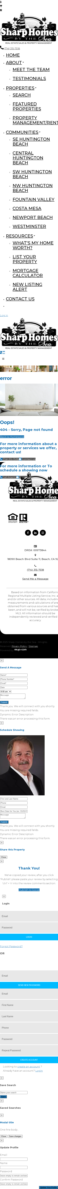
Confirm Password (11, 1179)
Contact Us (20, 298)
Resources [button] (19, 236)
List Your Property (25, 259)
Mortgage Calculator (28, 273)
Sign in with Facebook (15, 960)
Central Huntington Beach (28, 157)
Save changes (15, 1136)
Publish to (29, 889)
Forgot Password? (11, 946)
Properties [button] (20, 88)
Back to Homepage (12, 436)
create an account (28, 1066)
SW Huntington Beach (32, 174)
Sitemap (33, 646)
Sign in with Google (45, 960)
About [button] (14, 62)
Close (3, 857)
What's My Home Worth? (33, 245)
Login (39, 1070)
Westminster (29, 226)
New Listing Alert (27, 287)
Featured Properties (27, 106)
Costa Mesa (27, 208)
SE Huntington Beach (31, 142)
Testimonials (29, 78)
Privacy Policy (19, 646)
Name (3, 1163)
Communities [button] (22, 132)
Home (13, 55)
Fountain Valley (33, 199)
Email (3, 1154)
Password (6, 1171)
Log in (4, 315)
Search (22, 95)
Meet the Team (31, 69)
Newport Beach (33, 217)
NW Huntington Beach (33, 188)
